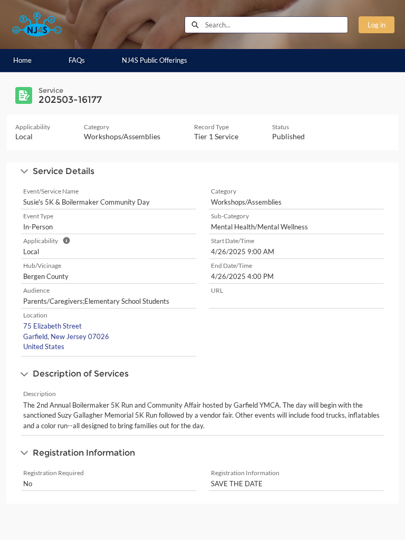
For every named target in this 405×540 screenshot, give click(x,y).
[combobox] (276, 25)
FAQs (77, 60)
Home (22, 60)
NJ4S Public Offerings (154, 60)
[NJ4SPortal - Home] (37, 24)
